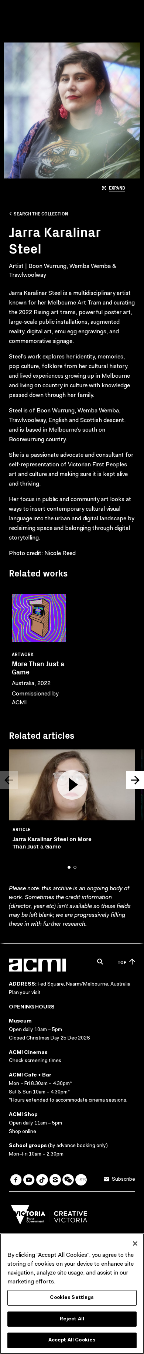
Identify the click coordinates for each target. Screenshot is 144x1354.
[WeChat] (68, 1179)
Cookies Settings (72, 1297)
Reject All (72, 1319)
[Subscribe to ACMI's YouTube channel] (29, 1179)
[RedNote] (81, 1179)
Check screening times (35, 1061)
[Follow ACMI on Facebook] (16, 1179)
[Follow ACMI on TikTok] (42, 1179)
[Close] (135, 1243)
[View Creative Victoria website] (49, 1217)
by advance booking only (78, 1146)
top (122, 962)
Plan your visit (25, 993)
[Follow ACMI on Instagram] (55, 1179)
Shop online (22, 1131)
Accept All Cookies (72, 1340)
